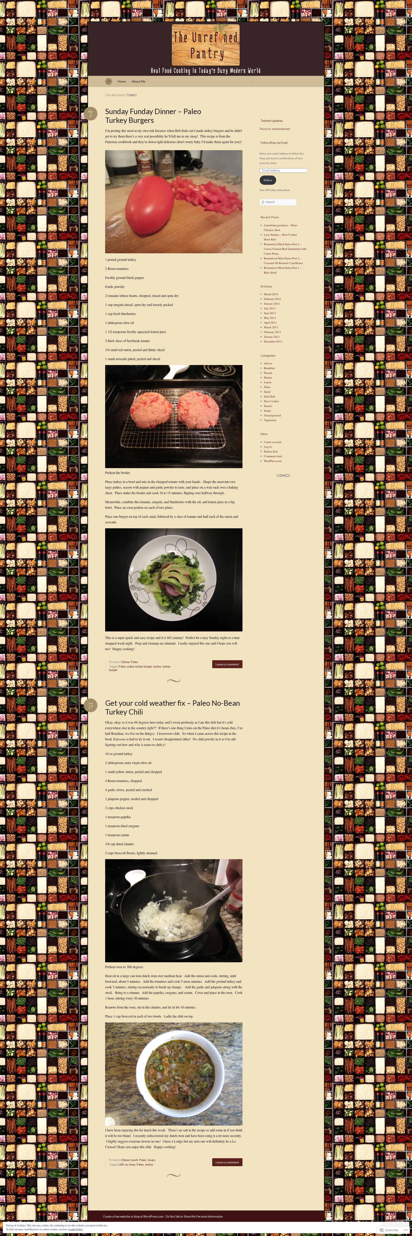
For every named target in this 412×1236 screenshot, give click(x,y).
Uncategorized (272, 415)
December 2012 (273, 341)
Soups (151, 1160)
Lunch (134, 1160)
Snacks (268, 406)
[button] (173, 201)
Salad (267, 392)
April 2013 (270, 322)
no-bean (130, 1164)
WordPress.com (273, 461)
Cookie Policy (75, 1229)
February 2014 (272, 299)
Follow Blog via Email (274, 142)
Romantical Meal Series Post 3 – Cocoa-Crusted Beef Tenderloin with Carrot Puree (285, 248)
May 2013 (270, 318)
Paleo (134, 662)
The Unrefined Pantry (206, 49)
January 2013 (272, 337)
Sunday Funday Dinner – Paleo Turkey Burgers (153, 115)
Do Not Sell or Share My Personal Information (194, 1216)
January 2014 (272, 304)
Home (122, 81)
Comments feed (273, 456)
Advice (268, 363)
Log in (268, 447)
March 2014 (271, 294)
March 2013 (271, 327)
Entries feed (271, 451)
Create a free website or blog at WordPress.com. (133, 1216)
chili (121, 1164)
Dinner (125, 662)
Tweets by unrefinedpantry (275, 129)
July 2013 (270, 308)
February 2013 (272, 332)
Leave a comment (227, 664)
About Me (138, 81)
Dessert (268, 373)
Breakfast (269, 368)
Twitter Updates (272, 120)
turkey (157, 666)
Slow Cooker (271, 401)
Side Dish (269, 396)
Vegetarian (270, 420)
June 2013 (270, 313)
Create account (272, 442)
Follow (268, 180)
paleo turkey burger (139, 666)
